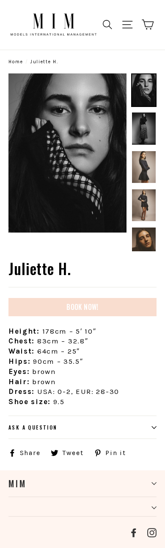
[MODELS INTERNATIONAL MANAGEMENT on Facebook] (133, 532)
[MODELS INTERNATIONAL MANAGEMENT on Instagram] (152, 532)
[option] (67, 153)
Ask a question (33, 427)
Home (15, 62)
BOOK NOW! (82, 307)
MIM (17, 483)
